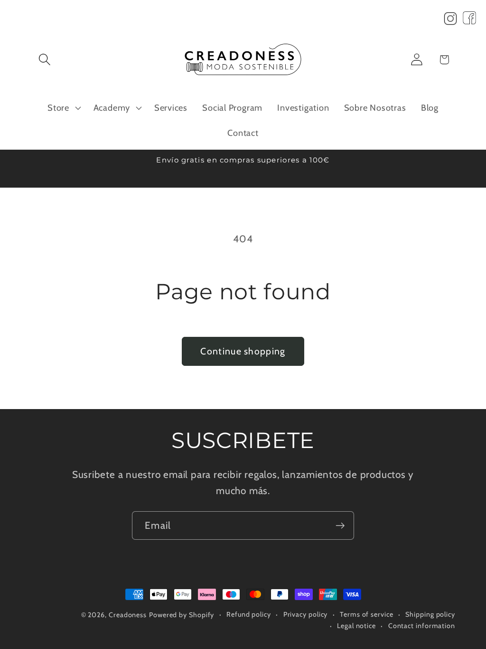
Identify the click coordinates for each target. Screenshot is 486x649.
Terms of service (366, 614)
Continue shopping (242, 351)
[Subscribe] (340, 525)
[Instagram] (450, 20)
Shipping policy (430, 614)
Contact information (421, 625)
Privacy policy (305, 614)
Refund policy (248, 614)
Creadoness (128, 615)
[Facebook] (469, 20)
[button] (44, 59)
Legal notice (356, 625)
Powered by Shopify (181, 615)
